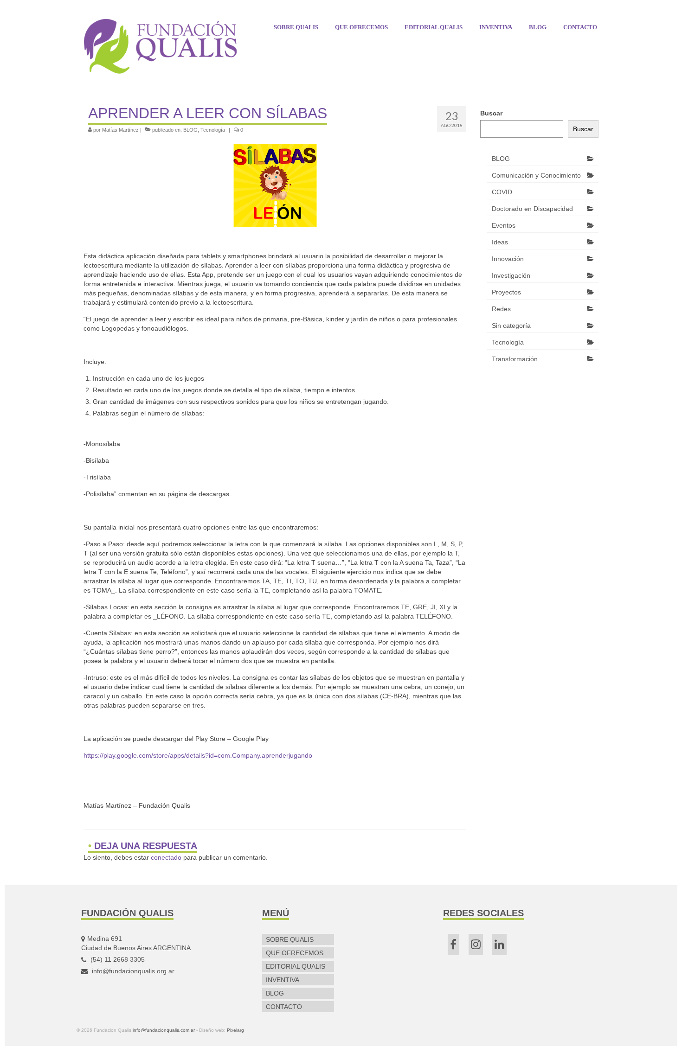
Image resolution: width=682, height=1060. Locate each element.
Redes (501, 309)
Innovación (508, 258)
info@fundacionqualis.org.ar (132, 971)
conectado (166, 857)
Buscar (491, 113)
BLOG (190, 130)
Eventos (503, 225)
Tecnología (212, 130)
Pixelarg (235, 1030)
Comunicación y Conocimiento (536, 175)
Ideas (500, 242)
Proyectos (506, 292)
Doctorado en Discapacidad (532, 208)
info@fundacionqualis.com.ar (164, 1030)
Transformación (515, 359)
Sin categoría (511, 325)
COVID (502, 192)
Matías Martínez (120, 130)
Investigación (511, 275)
